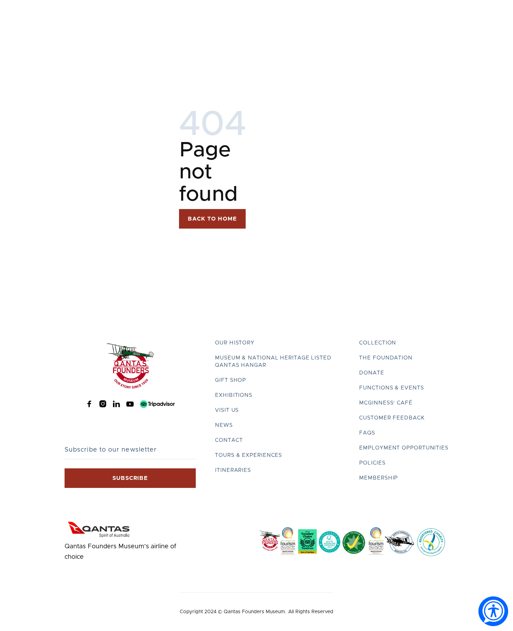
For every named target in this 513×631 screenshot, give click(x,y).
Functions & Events (391, 388)
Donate (371, 373)
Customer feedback (391, 418)
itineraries (233, 470)
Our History (234, 343)
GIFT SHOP (230, 380)
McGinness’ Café (385, 403)
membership (378, 478)
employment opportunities (403, 448)
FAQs (367, 433)
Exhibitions (233, 395)
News (224, 425)
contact (229, 440)
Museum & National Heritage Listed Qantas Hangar (273, 361)
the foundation (385, 358)
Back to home (212, 219)
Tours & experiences (248, 455)
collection (377, 343)
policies (372, 463)
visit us (227, 410)
